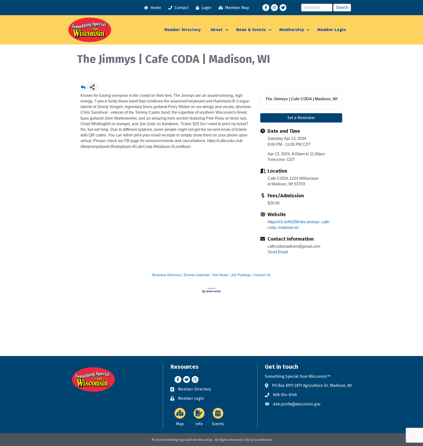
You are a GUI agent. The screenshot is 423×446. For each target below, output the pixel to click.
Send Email (278, 252)
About (217, 29)
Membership (291, 29)
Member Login (331, 29)
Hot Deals (220, 275)
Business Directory (166, 275)
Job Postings (241, 275)
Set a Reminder (301, 117)
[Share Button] (92, 86)
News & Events (251, 29)
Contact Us (262, 275)
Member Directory (182, 29)
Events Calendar (197, 275)
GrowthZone (262, 440)
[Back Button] (83, 88)
